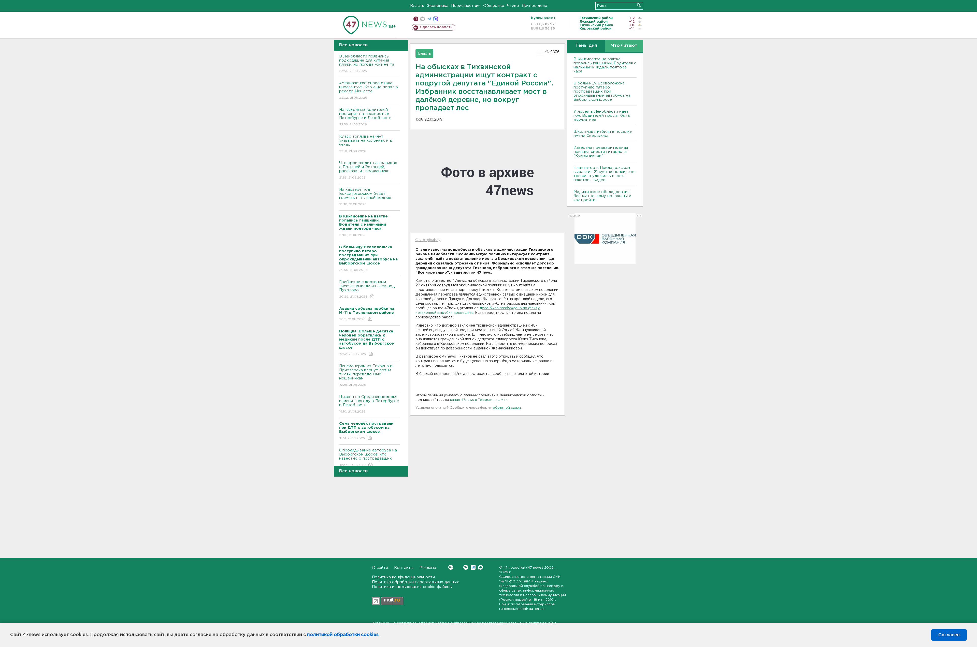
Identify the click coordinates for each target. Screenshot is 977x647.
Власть (417, 5)
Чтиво (513, 5)
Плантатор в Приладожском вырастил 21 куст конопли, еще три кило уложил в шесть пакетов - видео (604, 174)
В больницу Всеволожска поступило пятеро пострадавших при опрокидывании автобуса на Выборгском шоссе (601, 91)
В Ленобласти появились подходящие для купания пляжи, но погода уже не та (366, 63)
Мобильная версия (415, 19)
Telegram (473, 567)
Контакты (403, 567)
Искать (639, 5)
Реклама (428, 567)
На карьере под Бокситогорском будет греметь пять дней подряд (365, 197)
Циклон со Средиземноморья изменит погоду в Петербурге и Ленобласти (369, 404)
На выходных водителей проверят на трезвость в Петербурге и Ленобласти (365, 117)
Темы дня (586, 46)
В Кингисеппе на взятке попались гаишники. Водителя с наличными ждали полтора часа (604, 65)
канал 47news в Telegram (472, 400)
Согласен (949, 634)
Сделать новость (436, 27)
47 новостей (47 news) (523, 567)
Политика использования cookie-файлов (412, 587)
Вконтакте (465, 567)
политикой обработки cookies (343, 635)
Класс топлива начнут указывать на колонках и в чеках (365, 144)
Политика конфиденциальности (403, 577)
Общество (493, 5)
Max (480, 567)
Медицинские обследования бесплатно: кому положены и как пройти (602, 196)
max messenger (435, 19)
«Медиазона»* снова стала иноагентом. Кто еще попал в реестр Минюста (368, 90)
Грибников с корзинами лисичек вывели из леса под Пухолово (367, 289)
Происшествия (465, 5)
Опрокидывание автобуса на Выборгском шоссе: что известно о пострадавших (368, 457)
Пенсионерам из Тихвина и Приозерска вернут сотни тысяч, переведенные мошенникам (365, 375)
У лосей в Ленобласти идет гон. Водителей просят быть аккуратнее (601, 115)
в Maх (502, 400)
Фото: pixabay (427, 240)
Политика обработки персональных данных (415, 582)
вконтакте (422, 19)
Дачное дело (534, 5)
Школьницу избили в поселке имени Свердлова (602, 133)
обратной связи (507, 407)
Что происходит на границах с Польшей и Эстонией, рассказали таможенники (368, 170)
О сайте (380, 567)
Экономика (437, 5)
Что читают (624, 46)
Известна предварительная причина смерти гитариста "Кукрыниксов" (600, 151)
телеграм (429, 19)
